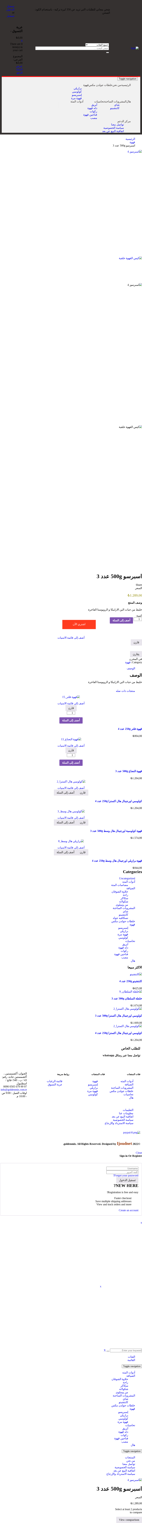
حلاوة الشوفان (120, 891)
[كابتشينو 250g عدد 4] (136, 974)
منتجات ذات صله (125, 690)
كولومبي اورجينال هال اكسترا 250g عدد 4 (118, 801)
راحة (125, 894)
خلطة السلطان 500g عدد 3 (127, 998)
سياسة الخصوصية (125, 1467)
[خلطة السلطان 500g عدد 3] (130, 991)
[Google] (60, 1047)
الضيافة (130, 888)
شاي (125, 911)
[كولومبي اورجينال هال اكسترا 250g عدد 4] (127, 1026)
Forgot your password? (125, 1175)
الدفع (20, 72)
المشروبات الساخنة (124, 908)
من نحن (130, 1460)
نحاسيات (130, 940)
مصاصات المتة (119, 885)
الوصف (131, 668)
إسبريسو (123, 927)
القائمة (131, 1360)
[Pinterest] (70, 1047)
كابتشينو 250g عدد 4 (130, 981)
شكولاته (123, 901)
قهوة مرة (123, 934)
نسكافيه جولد (120, 917)
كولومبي (123, 937)
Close (139, 1152)
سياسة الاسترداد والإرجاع (120, 1473)
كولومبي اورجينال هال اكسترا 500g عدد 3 (118, 1015)
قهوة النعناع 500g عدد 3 (128, 771)
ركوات (124, 950)
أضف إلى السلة (121, 620)
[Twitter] (79, 1047)
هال (133, 960)
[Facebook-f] (88, 1047)
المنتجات (130, 1457)
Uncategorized (127, 878)
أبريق (125, 944)
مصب (124, 957)
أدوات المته (128, 881)
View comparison (129, 1519)
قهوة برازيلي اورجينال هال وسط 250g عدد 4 (117, 860)
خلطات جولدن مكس (123, 921)
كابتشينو (123, 914)
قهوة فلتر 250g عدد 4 (130, 728)
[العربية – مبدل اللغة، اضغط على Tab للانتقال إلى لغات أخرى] (54, 105)
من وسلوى (122, 904)
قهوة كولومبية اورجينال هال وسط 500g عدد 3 (116, 830)
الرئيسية (130, 138)
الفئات (131, 1356)
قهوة (132, 142)
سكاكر (124, 898)
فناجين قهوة (121, 954)
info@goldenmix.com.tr (14, 1089)
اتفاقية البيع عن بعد (124, 1470)
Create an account (128, 1210)
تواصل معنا (128, 1464)
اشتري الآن (79, 624)
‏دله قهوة (123, 947)
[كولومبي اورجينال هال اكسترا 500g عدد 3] (127, 1008)
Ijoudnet (124, 1143)
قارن (136, 642)
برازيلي (124, 931)
